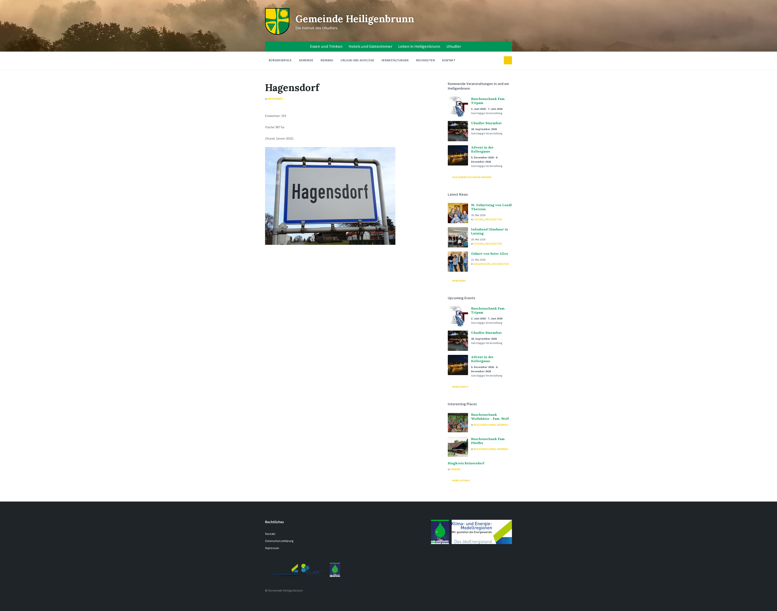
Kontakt (448, 60)
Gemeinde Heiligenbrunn (354, 19)
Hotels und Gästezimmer (370, 46)
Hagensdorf (482, 264)
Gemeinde (306, 60)
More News (459, 280)
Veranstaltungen (395, 60)
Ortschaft (275, 99)
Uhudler (453, 46)
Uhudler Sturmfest (486, 123)
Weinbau (327, 60)
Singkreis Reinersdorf (466, 463)
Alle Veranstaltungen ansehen (471, 177)
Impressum (272, 548)
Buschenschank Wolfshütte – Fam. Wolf (490, 417)
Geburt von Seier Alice (489, 253)
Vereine (455, 469)
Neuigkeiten (425, 60)
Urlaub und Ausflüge (357, 60)
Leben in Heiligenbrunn (419, 46)
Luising (479, 219)
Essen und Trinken (326, 46)
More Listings (461, 480)
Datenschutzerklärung (279, 541)
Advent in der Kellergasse (482, 149)
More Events (460, 386)
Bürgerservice (280, 60)
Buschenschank (485, 424)
